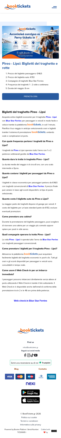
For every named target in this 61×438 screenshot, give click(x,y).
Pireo (48, 117)
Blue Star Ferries (13, 120)
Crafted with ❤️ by (45, 430)
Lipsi (54, 117)
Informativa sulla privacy (30, 424)
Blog (16, 368)
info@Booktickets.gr (30, 347)
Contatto (43, 368)
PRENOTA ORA (30, 96)
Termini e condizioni (29, 421)
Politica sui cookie (29, 417)
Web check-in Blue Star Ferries (30, 301)
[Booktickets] (18, 8)
